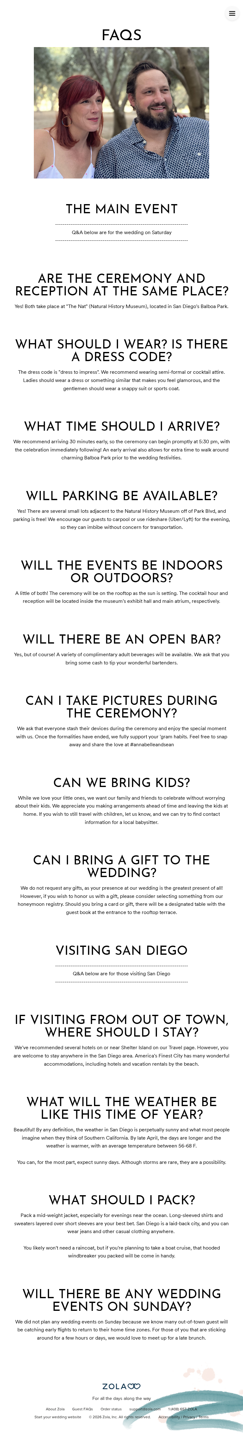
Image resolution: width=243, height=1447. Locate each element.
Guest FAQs (82, 1409)
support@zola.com (145, 1409)
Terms (203, 1417)
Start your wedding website (57, 1417)
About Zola (55, 1409)
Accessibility (169, 1417)
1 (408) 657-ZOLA (182, 1409)
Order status (111, 1409)
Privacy (189, 1417)
